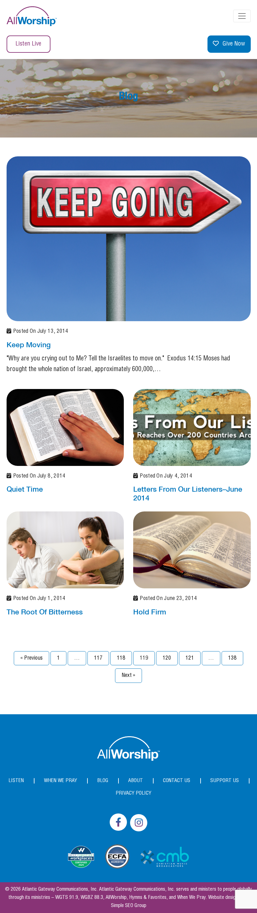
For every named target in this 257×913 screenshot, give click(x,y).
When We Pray (60, 780)
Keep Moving (29, 344)
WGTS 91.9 (66, 897)
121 (190, 658)
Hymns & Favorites (147, 897)
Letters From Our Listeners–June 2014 (187, 493)
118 (121, 658)
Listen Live (28, 44)
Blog (102, 780)
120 (167, 658)
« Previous (31, 658)
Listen (16, 780)
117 (98, 658)
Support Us (224, 780)
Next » (128, 675)
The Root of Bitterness (45, 612)
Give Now (234, 44)
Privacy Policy (133, 793)
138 (232, 658)
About (135, 780)
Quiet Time (25, 489)
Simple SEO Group (128, 905)
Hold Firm (149, 612)
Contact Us (176, 780)
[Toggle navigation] (242, 16)
